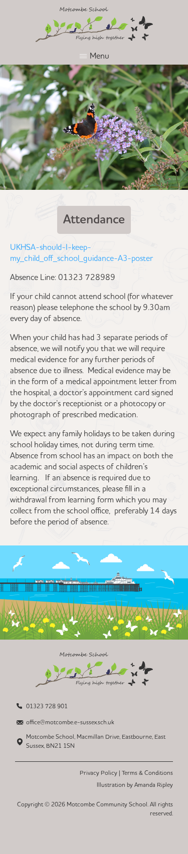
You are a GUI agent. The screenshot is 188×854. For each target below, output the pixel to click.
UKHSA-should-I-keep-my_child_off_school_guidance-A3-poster (81, 253)
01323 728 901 (47, 706)
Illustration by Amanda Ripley (135, 785)
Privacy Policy (98, 773)
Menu (99, 56)
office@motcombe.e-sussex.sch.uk (70, 722)
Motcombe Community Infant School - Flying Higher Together (94, 25)
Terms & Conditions (147, 773)
